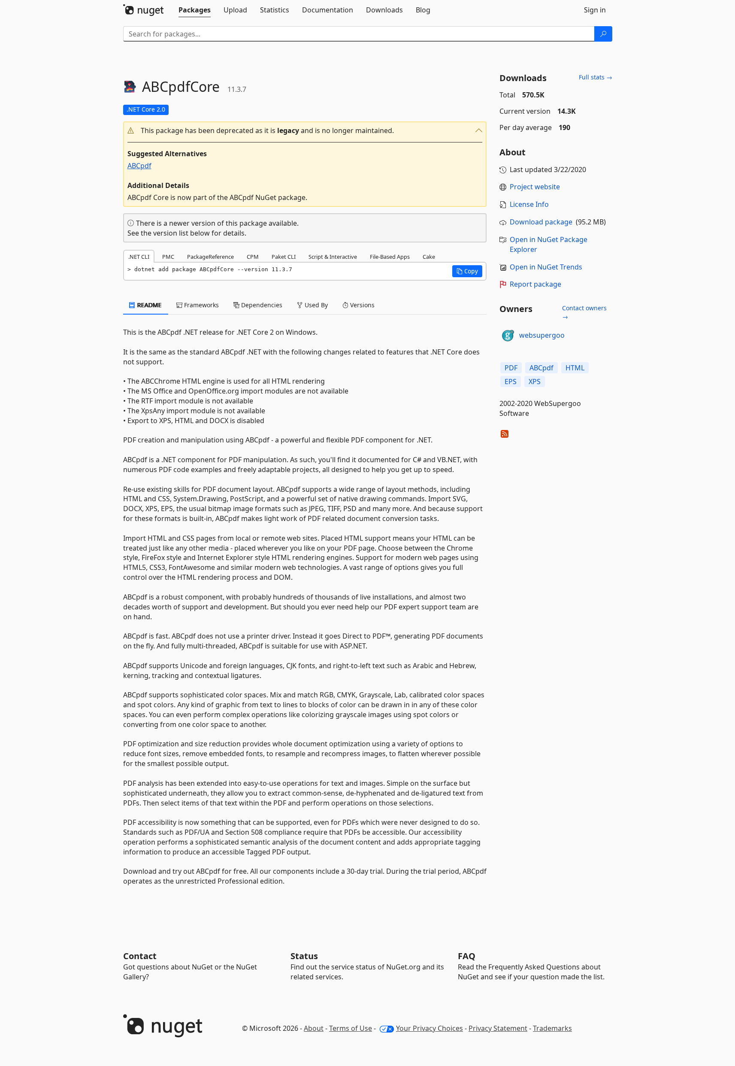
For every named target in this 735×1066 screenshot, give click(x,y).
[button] (305, 131)
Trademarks (552, 1028)
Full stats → (595, 77)
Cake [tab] (429, 256)
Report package (535, 284)
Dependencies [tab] (260, 305)
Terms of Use (350, 1028)
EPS (511, 381)
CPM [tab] (253, 256)
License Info (529, 204)
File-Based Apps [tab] (390, 256)
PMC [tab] (168, 256)
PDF (511, 367)
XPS (535, 381)
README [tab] (149, 305)
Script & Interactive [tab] (333, 256)
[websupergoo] (508, 335)
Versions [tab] (361, 305)
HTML (575, 367)
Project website (535, 186)
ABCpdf (139, 165)
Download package (541, 222)
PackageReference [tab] (210, 256)
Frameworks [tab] (200, 305)
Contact (140, 956)
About (314, 1028)
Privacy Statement (498, 1028)
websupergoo (542, 335)
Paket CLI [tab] (284, 256)
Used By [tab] (315, 305)
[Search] (603, 34)
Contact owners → (584, 312)
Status (304, 956)
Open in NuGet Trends (546, 267)
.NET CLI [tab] (138, 256)
